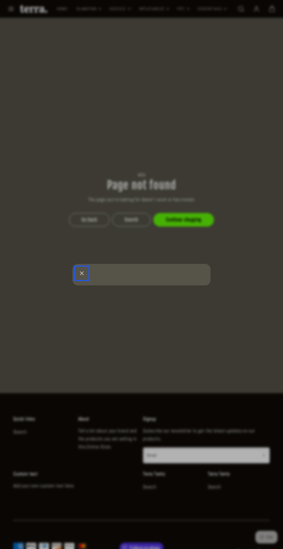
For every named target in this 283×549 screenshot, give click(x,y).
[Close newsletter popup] (81, 273)
